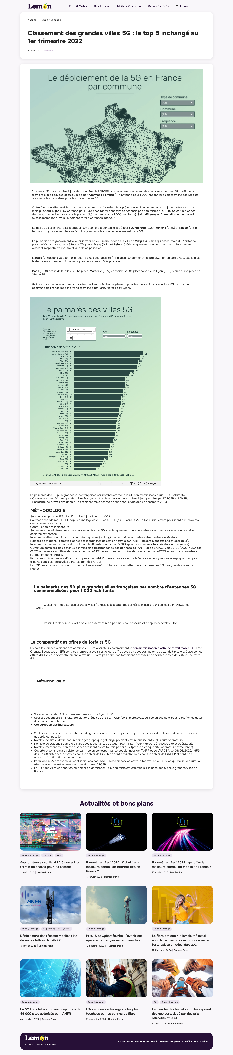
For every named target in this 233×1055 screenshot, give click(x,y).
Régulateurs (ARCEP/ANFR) (56, 929)
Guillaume (48, 50)
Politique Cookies (125, 1041)
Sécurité (47, 855)
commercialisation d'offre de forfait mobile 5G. (164, 648)
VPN (59, 855)
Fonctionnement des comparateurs (167, 1041)
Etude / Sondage (51, 20)
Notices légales (142, 1041)
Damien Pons (43, 872)
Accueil (32, 20)
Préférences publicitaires (196, 1041)
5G (155, 1002)
